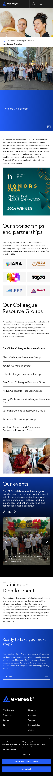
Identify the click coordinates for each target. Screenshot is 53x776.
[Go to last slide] (6, 541)
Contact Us (7, 715)
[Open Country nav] (33, 4)
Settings (26, 754)
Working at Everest (24, 41)
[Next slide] (46, 541)
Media (31, 730)
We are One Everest (16, 108)
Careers (11, 41)
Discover (8, 676)
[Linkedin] (4, 725)
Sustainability (34, 725)
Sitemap (6, 720)
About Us (32, 710)
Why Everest (8, 710)
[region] (26, 754)
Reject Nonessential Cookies (26, 762)
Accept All (26, 769)
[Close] (49, 738)
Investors (32, 715)
